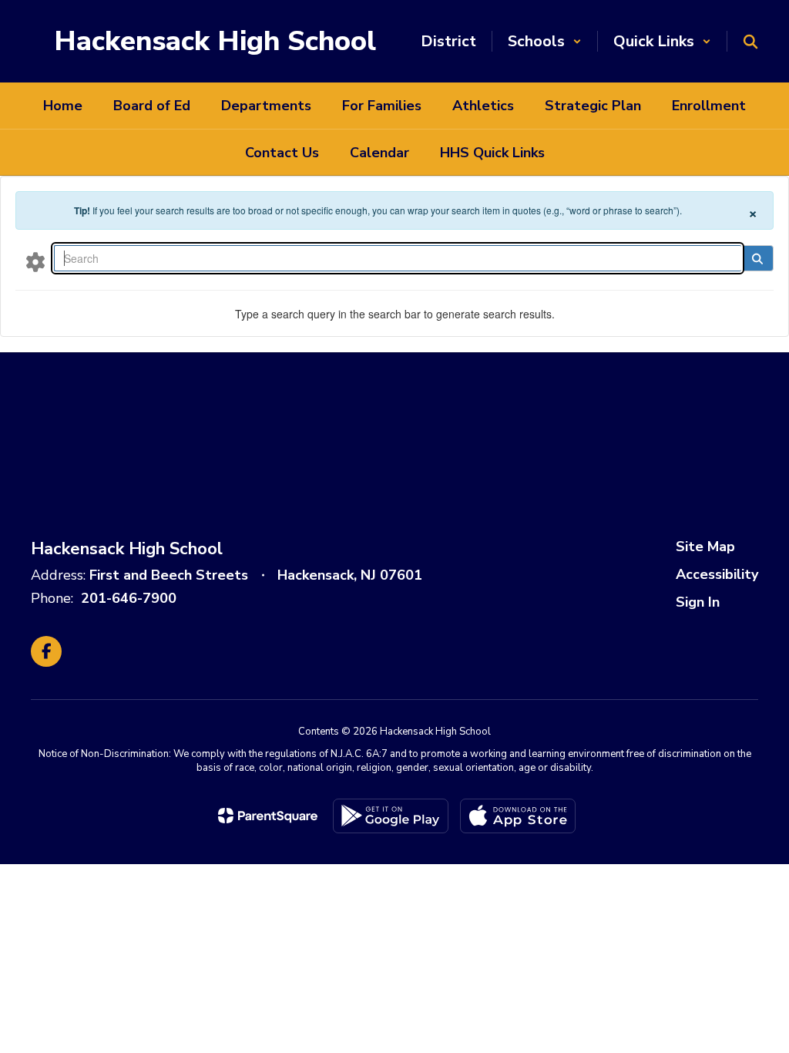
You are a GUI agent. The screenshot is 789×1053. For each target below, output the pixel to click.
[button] (545, 41)
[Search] (757, 258)
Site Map (705, 546)
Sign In (698, 602)
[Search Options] (35, 261)
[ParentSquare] (267, 815)
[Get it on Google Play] (390, 816)
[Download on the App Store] (518, 816)
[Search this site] (750, 41)
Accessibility (717, 574)
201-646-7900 (128, 598)
